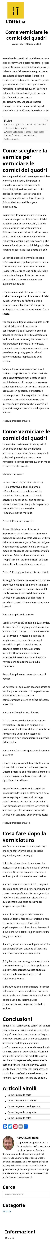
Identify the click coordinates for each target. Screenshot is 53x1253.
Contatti (9, 1238)
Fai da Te (7, 1211)
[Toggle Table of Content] (45, 120)
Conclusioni (12, 138)
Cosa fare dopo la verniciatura (21, 135)
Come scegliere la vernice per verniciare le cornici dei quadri (26, 126)
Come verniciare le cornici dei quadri (25, 131)
